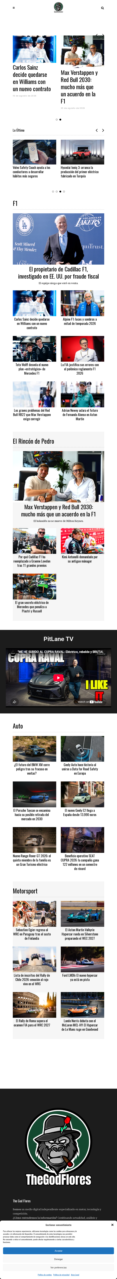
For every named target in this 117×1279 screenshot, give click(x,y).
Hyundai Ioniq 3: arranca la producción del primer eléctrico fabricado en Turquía (79, 171)
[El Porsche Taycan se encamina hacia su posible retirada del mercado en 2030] (34, 794)
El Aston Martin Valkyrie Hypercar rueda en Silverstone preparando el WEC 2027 (80, 934)
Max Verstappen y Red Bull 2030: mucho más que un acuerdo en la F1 (47, 86)
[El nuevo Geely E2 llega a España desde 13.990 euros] (82, 794)
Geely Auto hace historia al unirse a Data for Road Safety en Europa (80, 769)
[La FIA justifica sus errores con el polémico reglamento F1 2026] (82, 348)
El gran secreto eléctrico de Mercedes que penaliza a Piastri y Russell (32, 606)
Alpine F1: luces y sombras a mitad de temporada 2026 (80, 321)
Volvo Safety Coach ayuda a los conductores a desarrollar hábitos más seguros (31, 171)
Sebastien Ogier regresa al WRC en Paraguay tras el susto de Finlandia (32, 934)
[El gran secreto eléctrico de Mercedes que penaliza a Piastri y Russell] (34, 586)
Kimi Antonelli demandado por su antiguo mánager (80, 558)
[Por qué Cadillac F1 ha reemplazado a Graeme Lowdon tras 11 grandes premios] (34, 540)
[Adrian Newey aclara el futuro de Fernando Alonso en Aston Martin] (82, 394)
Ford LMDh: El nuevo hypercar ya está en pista (80, 977)
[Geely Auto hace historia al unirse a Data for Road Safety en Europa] (82, 748)
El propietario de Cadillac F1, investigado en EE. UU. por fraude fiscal (95, 86)
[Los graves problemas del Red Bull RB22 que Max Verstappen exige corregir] (34, 394)
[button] (112, 1224)
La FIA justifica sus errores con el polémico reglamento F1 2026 (80, 369)
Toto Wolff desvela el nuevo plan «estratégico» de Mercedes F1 (32, 369)
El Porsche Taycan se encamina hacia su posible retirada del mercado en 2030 (31, 814)
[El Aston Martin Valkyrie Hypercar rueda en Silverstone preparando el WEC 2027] (82, 913)
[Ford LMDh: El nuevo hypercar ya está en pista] (82, 959)
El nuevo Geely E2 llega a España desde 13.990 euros (79, 812)
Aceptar (58, 1250)
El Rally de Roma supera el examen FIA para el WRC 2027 (32, 1022)
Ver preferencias (58, 1267)
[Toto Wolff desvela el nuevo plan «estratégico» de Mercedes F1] (34, 348)
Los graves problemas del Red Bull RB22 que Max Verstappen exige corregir (32, 414)
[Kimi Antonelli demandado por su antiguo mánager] (82, 540)
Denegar (58, 1259)
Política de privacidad (61, 1274)
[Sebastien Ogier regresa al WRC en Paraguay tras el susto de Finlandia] (34, 913)
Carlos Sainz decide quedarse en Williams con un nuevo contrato (32, 323)
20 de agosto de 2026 (41, 108)
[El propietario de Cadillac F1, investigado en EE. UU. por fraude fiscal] (58, 238)
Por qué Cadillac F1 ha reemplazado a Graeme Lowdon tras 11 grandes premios (31, 561)
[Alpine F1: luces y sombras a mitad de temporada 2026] (82, 302)
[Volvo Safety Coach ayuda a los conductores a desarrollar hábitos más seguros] (33, 152)
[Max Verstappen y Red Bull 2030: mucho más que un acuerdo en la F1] (50, 51)
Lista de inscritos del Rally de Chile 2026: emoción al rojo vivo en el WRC (32, 979)
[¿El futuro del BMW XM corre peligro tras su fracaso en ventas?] (34, 748)
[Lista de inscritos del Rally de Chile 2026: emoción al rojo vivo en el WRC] (34, 959)
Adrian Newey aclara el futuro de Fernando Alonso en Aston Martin (80, 414)
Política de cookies (45, 1274)
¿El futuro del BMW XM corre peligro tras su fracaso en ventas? (32, 769)
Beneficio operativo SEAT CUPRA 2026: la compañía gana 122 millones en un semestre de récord (80, 862)
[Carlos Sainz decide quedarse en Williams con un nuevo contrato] (34, 302)
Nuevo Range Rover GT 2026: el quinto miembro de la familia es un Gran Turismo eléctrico (32, 860)
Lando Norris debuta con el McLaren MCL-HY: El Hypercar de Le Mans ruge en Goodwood (80, 1025)
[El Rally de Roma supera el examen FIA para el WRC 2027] (34, 1004)
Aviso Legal (75, 1274)
